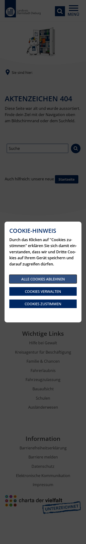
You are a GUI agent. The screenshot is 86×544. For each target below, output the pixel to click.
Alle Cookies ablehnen (43, 279)
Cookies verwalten (43, 291)
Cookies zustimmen (43, 303)
